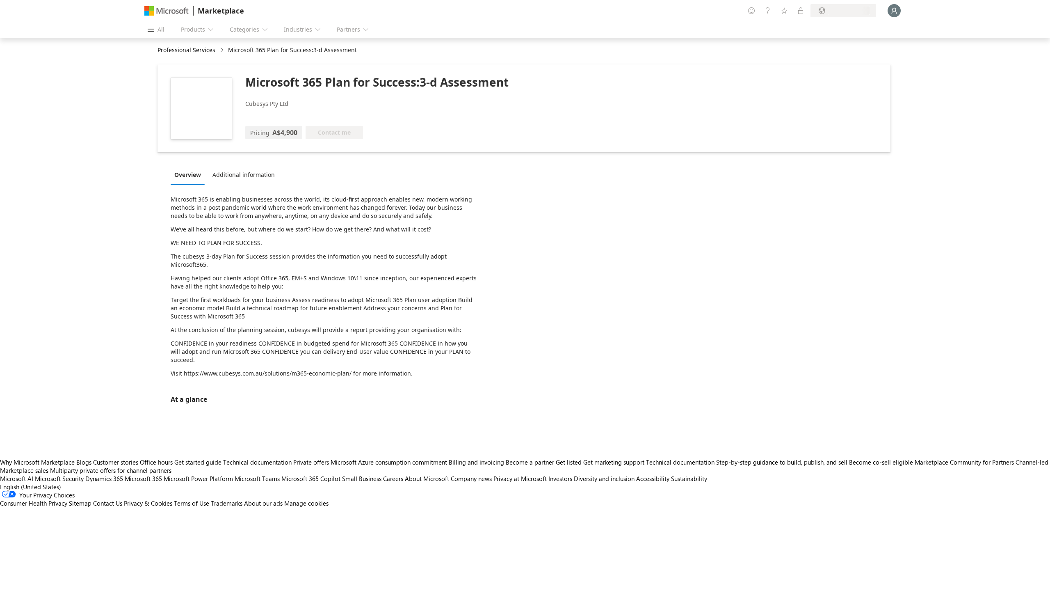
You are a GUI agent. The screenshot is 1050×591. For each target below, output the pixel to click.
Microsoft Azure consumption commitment (390, 462)
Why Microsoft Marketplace (37, 462)
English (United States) (30, 487)
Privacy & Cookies (148, 503)
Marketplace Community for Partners (964, 462)
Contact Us (107, 503)
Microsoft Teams (257, 478)
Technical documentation (257, 462)
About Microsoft (427, 478)
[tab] (190, 174)
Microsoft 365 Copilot (310, 478)
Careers (393, 478)
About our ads (263, 503)
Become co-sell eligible (881, 462)
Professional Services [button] (186, 50)
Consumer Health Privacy (33, 503)
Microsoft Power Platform (198, 478)
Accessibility (652, 478)
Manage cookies (306, 503)
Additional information (243, 175)
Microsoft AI (16, 478)
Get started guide (197, 462)
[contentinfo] (222, 50)
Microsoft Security (59, 478)
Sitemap (80, 503)
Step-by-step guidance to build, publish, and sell (781, 462)
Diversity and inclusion (604, 478)
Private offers (311, 462)
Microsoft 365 (143, 478)
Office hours (156, 462)
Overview (187, 175)
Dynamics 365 (104, 478)
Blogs (83, 462)
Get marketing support (613, 462)
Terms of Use (191, 503)
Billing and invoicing (476, 462)
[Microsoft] (166, 11)
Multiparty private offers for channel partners (110, 470)
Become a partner (530, 462)
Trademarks (226, 503)
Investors (560, 478)
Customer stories (115, 462)
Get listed (569, 462)
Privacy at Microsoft (520, 478)
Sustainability (689, 478)
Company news (471, 478)
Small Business (361, 478)
